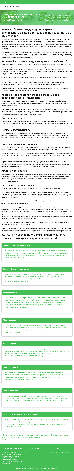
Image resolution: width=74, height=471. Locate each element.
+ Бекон (12, 437)
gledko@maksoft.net (63, 452)
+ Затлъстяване (29, 435)
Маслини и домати (10, 344)
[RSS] (35, 449)
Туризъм (10, 2)
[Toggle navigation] (67, 7)
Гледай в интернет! (13, 7)
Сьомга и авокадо (10, 391)
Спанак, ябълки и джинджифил (16, 269)
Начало (47, 15)
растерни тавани (10, 293)
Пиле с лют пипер (10, 367)
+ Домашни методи (42, 435)
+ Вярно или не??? (22, 437)
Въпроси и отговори (20, 2)
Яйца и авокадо (9, 320)
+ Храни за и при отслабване (12, 435)
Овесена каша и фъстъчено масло (17, 245)
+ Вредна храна (34, 437)
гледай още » (19, 258)
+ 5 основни (54, 435)
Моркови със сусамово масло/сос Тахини (20, 414)
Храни (3, 440)
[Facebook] (38, 449)
